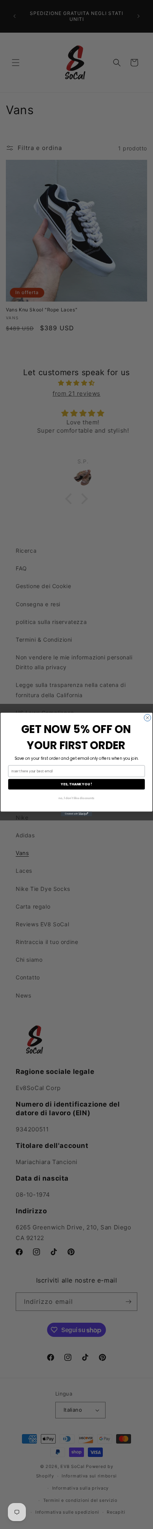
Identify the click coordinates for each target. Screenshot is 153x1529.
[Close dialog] (147, 717)
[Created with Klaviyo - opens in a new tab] (76, 814)
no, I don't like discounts (76, 798)
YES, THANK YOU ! (76, 784)
